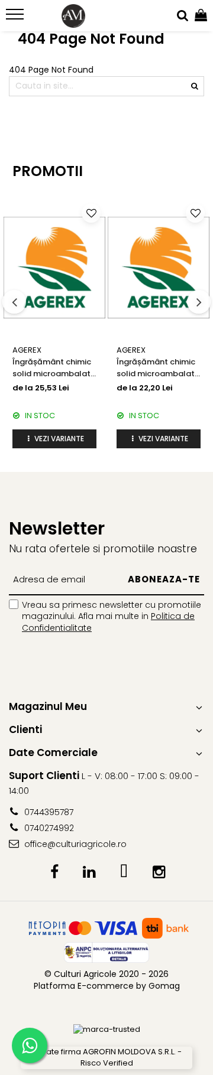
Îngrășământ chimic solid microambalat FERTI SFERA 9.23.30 (51, 368)
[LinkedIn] (89, 872)
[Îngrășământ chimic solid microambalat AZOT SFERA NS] (158, 267)
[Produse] (16, 18)
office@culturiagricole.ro (74, 844)
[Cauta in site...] (182, 16)
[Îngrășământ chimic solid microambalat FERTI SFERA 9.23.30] (54, 267)
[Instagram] (159, 872)
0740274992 (48, 828)
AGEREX (26, 350)
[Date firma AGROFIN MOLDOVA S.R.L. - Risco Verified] (106, 1058)
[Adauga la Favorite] (91, 213)
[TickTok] (124, 872)
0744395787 (47, 812)
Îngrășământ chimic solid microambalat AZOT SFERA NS (156, 368)
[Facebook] (54, 872)
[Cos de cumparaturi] (201, 16)
